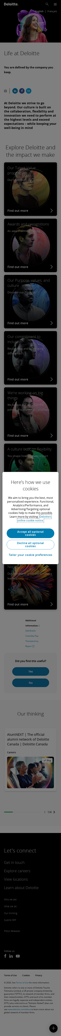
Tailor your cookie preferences (30, 555)
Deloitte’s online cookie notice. (34, 518)
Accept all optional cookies (30, 533)
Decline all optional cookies (30, 544)
